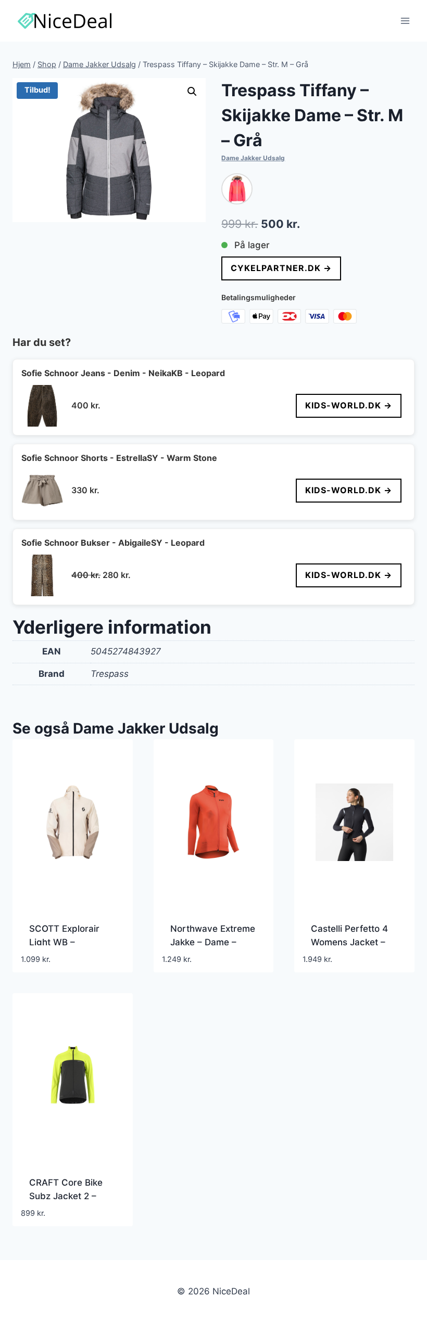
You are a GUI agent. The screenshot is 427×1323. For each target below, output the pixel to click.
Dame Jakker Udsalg (253, 158)
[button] (192, 91)
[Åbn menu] (405, 20)
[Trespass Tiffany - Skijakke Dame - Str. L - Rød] (237, 188)
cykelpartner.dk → (281, 268)
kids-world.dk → (348, 405)
